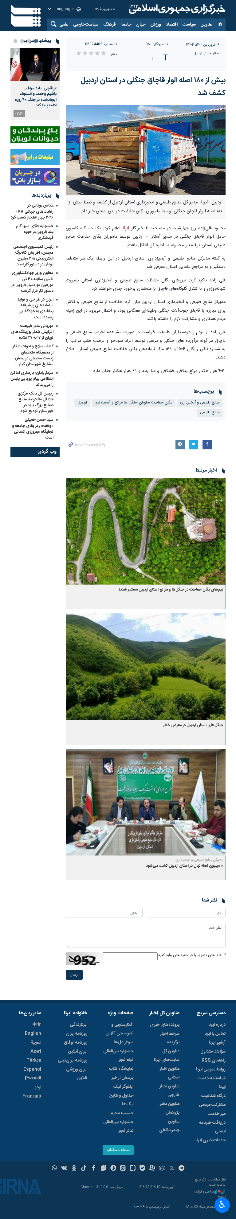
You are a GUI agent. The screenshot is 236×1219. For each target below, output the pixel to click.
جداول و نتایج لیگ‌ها (121, 1100)
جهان (140, 24)
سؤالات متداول (213, 1051)
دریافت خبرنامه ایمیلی (212, 1127)
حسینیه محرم (121, 1113)
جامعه (126, 24)
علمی (63, 24)
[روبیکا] (162, 1169)
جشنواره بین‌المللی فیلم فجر (118, 1056)
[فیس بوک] (93, 1169)
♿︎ (222, 1204)
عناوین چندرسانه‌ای (169, 1126)
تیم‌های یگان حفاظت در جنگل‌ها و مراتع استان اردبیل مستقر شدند (170, 590)
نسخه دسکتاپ (118, 1150)
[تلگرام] (182, 1169)
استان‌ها (213, 53)
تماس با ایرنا (215, 1033)
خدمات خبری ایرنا (210, 1140)
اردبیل (198, 53)
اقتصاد (172, 24)
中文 (37, 1025)
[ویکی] (64, 1169)
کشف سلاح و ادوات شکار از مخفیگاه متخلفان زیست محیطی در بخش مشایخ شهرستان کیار (33, 355)
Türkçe (33, 1060)
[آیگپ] (132, 1169)
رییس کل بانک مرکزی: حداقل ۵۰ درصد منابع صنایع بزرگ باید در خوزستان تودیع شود (34, 402)
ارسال (74, 975)
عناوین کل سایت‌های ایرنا (166, 1056)
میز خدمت (217, 1114)
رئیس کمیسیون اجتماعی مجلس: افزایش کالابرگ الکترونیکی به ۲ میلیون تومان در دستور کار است (33, 255)
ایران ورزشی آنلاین (76, 1074)
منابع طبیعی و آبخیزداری (199, 402)
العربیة (36, 1042)
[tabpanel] (35, 84)
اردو (37, 1087)
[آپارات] (152, 1169)
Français (31, 1096)
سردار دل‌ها (123, 1042)
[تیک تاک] (84, 1169)
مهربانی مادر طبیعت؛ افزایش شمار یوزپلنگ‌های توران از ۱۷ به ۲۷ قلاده (32, 332)
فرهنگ (109, 24)
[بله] (142, 1169)
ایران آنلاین (77, 1051)
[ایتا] (123, 1169)
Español (32, 1069)
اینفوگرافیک (123, 1086)
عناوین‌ (206, 24)
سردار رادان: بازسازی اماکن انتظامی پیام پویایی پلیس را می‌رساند (31, 379)
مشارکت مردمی (212, 1105)
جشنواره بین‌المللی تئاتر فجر (118, 1127)
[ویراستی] (103, 1169)
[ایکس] (172, 1169)
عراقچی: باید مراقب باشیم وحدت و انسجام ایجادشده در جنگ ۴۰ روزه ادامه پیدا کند (36, 97)
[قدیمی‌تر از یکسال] (146, 531)
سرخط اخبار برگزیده (169, 1038)
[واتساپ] (54, 1169)
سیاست (189, 24)
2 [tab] (29, 41)
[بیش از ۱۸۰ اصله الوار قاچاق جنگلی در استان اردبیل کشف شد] (146, 150)
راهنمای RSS (214, 1060)
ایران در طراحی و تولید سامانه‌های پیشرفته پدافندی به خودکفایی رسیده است (35, 308)
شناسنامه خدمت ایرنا (212, 1083)
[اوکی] (74, 1169)
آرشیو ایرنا (217, 1042)
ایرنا (176, 9)
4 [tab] (15, 41)
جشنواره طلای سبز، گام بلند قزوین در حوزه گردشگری (34, 232)
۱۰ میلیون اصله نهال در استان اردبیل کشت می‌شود (184, 866)
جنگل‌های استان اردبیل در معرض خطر (193, 725)
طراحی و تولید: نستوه (210, 1194)
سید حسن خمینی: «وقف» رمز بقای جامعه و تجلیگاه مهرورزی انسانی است (32, 428)
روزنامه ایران (76, 1033)
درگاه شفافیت (213, 1096)
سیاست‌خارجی (85, 24)
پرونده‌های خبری (164, 1025)
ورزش (155, 24)
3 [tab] (22, 41)
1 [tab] (35, 41)
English (33, 1033)
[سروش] (113, 1169)
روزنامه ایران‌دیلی (72, 1060)
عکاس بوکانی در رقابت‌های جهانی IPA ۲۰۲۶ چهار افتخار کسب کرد (32, 211)
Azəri (35, 1051)
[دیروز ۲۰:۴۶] (35, 64)
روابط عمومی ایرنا (211, 1069)
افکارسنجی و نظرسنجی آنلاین (119, 1029)
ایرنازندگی (78, 1025)
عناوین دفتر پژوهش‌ (169, 1108)
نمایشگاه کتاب (121, 1069)
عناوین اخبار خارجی (169, 1091)
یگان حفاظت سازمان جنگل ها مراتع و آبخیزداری (133, 402)
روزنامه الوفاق (75, 1042)
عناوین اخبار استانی (169, 1073)
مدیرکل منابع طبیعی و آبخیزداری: (199, 860)
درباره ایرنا (217, 1025)
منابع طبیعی (209, 412)
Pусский (33, 1078)
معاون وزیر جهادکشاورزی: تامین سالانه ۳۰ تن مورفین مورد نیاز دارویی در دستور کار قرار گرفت (31, 282)
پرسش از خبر (122, 1078)
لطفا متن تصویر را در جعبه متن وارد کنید (192, 955)
